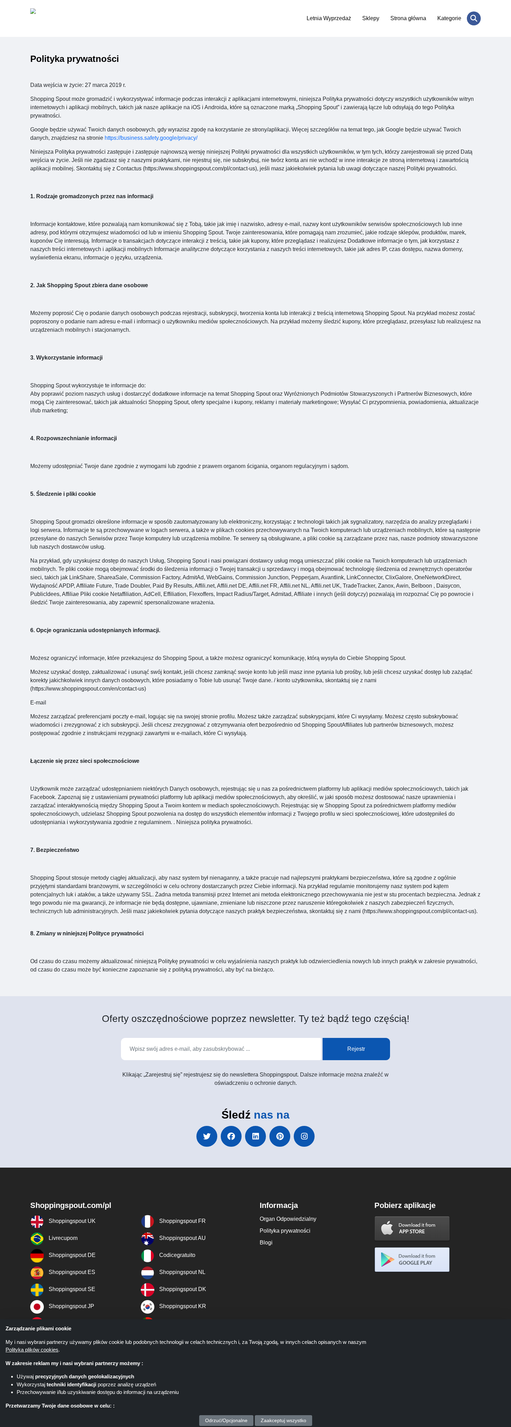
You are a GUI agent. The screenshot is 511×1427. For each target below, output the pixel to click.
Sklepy (370, 18)
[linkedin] (255, 1136)
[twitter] (206, 1136)
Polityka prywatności (285, 1231)
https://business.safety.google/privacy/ (151, 138)
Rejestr (356, 1049)
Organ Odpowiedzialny (288, 1219)
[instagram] (304, 1136)
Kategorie (449, 18)
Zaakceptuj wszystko (283, 1420)
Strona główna (408, 18)
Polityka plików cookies (32, 1350)
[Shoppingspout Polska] (64, 18)
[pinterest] (279, 1136)
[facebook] (231, 1136)
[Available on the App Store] (412, 1228)
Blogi (266, 1242)
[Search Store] (474, 18)
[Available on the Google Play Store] (412, 1260)
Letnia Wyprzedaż (329, 18)
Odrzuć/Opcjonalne (226, 1420)
